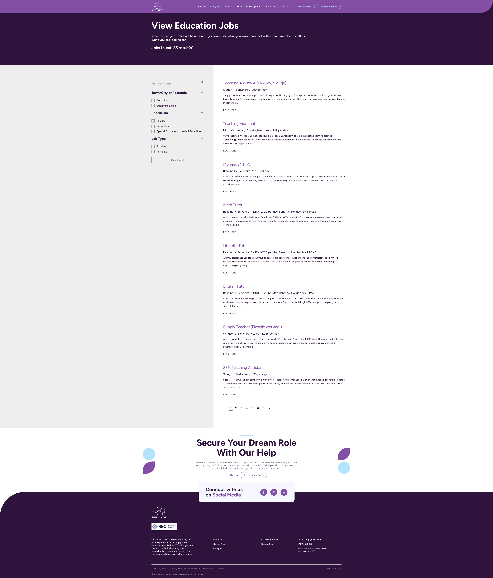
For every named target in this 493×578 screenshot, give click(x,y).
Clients (239, 6)
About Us (217, 539)
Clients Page (219, 544)
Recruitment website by (177, 574)
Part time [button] (162, 151)
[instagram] (284, 492)
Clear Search (177, 160)
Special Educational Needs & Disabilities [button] (179, 131)
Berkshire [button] (162, 100)
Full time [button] (161, 146)
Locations (227, 6)
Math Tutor (232, 204)
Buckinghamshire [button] (166, 105)
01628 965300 (305, 544)
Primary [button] (161, 120)
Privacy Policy (334, 568)
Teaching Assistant (239, 123)
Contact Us (270, 6)
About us (202, 6)
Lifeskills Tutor (235, 245)
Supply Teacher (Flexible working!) (252, 326)
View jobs (214, 6)
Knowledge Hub (253, 6)
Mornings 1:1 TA (236, 164)
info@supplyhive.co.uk (309, 539)
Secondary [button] (163, 126)
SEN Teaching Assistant (243, 367)
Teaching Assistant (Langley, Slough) (254, 83)
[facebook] (263, 492)
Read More (229, 110)
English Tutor (234, 286)
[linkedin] (273, 492)
